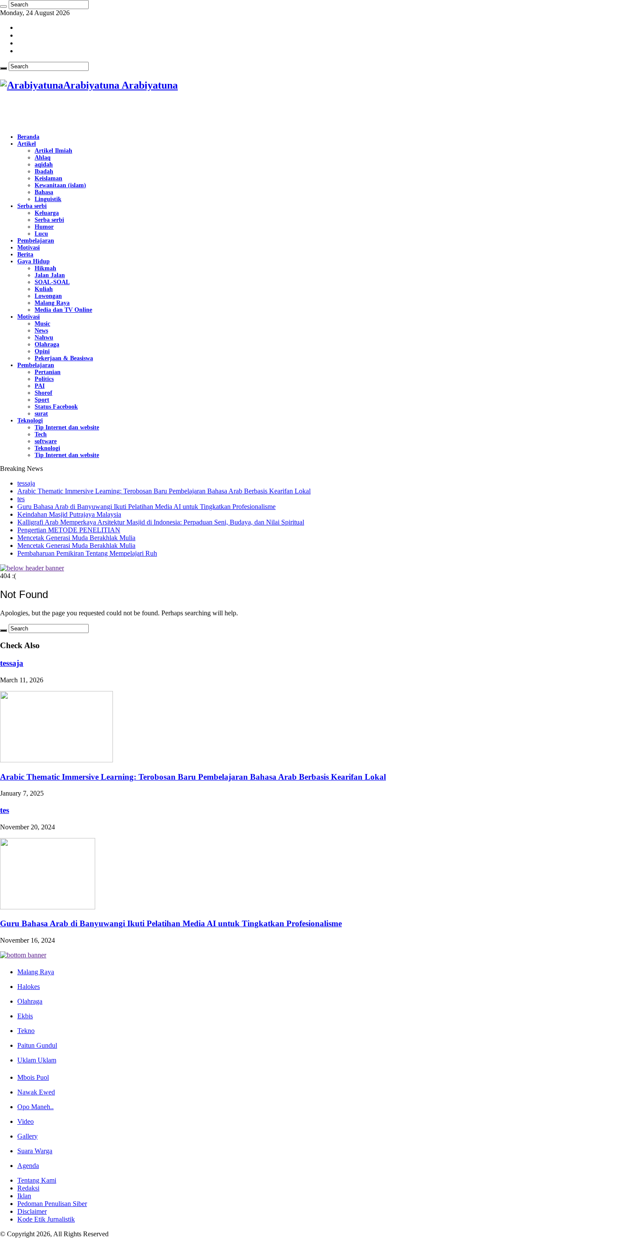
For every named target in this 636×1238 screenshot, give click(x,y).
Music (42, 323)
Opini (42, 351)
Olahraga (47, 344)
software (46, 441)
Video (25, 1121)
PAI (40, 386)
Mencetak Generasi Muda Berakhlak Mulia (76, 537)
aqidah (44, 164)
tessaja (26, 483)
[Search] (3, 6)
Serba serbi (32, 206)
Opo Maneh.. (35, 1106)
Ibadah (44, 171)
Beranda (28, 137)
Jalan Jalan (50, 275)
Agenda (28, 1165)
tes (21, 498)
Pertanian (48, 372)
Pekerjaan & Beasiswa (64, 358)
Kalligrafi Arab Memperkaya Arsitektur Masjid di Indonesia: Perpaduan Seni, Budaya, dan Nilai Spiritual (160, 522)
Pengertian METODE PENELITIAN (68, 530)
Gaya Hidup (33, 261)
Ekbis (25, 1016)
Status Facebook (56, 406)
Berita (25, 254)
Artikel (26, 144)
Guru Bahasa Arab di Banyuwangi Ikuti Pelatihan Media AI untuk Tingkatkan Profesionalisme (146, 506)
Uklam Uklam (36, 1060)
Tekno (26, 1030)
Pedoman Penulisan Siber (52, 1203)
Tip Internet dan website (67, 427)
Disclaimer (32, 1211)
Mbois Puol (33, 1077)
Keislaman (48, 178)
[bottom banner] (23, 955)
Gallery (27, 1136)
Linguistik (48, 199)
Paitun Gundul (37, 1045)
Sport (42, 400)
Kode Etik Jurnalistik (46, 1219)
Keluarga (47, 213)
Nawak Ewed (36, 1092)
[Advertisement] (101, 113)
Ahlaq (43, 157)
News (41, 330)
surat (41, 413)
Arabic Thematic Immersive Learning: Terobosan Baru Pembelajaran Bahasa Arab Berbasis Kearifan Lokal (164, 491)
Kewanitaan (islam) (60, 185)
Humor (44, 227)
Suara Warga (34, 1151)
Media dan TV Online (63, 310)
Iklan (24, 1196)
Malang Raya (52, 303)
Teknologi (30, 420)
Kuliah (44, 289)
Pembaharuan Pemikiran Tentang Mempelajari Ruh (87, 553)
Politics (44, 379)
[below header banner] (32, 568)
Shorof (43, 393)
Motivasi (28, 247)
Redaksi (28, 1188)
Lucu (41, 233)
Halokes (28, 986)
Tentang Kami (36, 1180)
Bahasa (44, 192)
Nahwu (44, 337)
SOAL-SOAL (52, 282)
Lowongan (48, 296)
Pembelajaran (35, 240)
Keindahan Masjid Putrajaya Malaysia (69, 514)
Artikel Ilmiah (53, 150)
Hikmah (45, 268)
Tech (41, 434)
